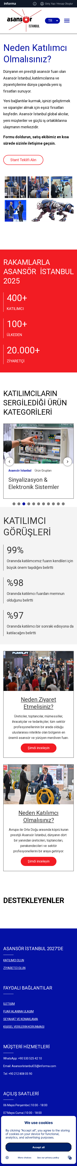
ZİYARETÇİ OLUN (14, 968)
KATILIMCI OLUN (13, 960)
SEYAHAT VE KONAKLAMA (20, 1019)
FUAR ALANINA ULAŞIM (18, 1011)
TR (50, 21)
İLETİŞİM (9, 1003)
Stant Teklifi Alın (23, 160)
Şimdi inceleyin (38, 748)
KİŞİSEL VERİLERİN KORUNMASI (23, 1026)
